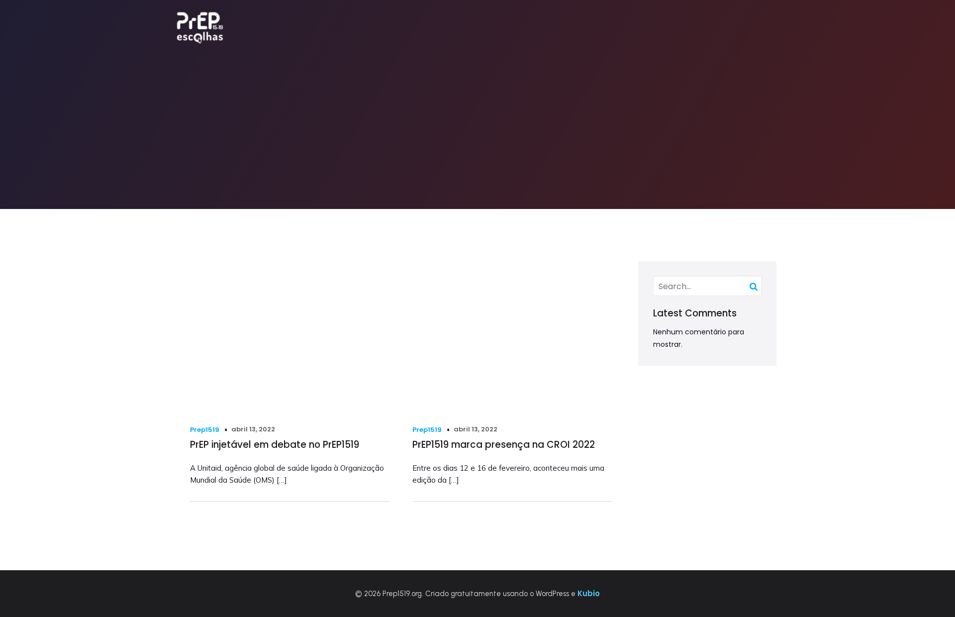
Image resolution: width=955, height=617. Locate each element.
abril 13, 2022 (253, 429)
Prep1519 (204, 429)
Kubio (588, 593)
